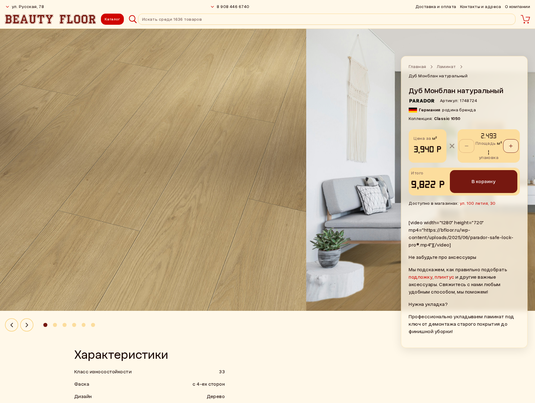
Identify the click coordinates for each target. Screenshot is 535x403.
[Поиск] (133, 19)
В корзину (484, 181)
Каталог (112, 19)
